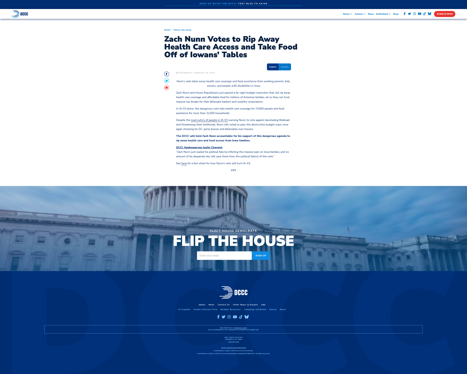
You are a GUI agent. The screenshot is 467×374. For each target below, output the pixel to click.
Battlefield (382, 14)
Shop (396, 14)
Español (285, 67)
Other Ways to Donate (245, 305)
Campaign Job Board (255, 309)
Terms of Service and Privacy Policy (233, 348)
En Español (184, 309)
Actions (359, 14)
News (371, 14)
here (184, 163)
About (346, 14)
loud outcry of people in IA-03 (209, 120)
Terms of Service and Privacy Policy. (290, 6)
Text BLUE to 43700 (253, 3)
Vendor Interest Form (205, 309)
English (272, 67)
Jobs (263, 305)
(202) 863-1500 (233, 342)
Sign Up (261, 255)
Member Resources (230, 309)
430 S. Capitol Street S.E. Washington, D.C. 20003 (233, 338)
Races (283, 309)
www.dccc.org (240, 328)
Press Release (183, 30)
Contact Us (224, 305)
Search (273, 309)
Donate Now (445, 14)
